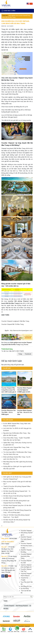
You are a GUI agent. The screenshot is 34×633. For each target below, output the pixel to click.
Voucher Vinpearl (7, 143)
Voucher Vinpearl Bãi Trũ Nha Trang (12, 324)
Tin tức (26, 344)
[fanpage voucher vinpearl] (2, 576)
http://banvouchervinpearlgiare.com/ (21, 330)
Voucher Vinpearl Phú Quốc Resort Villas (26, 539)
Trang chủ (4, 15)
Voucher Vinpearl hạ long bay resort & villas (26, 546)
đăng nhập (10, 365)
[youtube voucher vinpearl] (9, 576)
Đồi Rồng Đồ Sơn (26, 586)
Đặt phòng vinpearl (22, 605)
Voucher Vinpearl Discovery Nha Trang (26, 556)
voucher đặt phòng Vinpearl (18, 301)
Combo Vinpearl (9, 605)
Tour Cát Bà (24, 591)
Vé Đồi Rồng (25, 588)
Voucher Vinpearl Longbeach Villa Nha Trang (15, 321)
